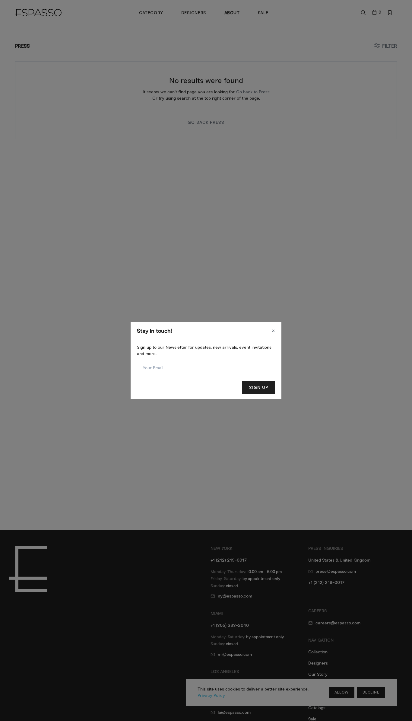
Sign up (258, 387)
